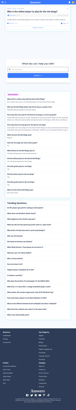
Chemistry (42, 339)
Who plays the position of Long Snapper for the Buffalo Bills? (28, 281)
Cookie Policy (43, 383)
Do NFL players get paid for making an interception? (25, 208)
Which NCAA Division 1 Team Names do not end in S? (25, 247)
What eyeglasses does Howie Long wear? (21, 219)
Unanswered (7, 342)
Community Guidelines (9, 366)
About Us (41, 366)
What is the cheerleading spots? (18, 315)
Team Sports (21, 8)
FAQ (4, 383)
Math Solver (6, 380)
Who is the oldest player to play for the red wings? (32, 11)
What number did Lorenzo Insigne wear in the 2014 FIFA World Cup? (30, 292)
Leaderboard (7, 335)
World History (43, 346)
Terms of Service (44, 373)
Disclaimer (42, 380)
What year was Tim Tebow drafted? (19, 253)
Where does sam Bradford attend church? (21, 213)
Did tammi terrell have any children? (19, 242)
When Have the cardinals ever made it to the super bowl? (27, 309)
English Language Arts (45, 349)
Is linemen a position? (14, 275)
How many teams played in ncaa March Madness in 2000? (27, 298)
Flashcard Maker (8, 373)
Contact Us (42, 369)
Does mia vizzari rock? (15, 264)
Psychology (42, 352)
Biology (41, 342)
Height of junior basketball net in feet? (20, 270)
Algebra (41, 335)
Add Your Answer (38, 27)
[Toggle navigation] (2, 2)
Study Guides (7, 376)
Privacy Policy (43, 376)
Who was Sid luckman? (15, 236)
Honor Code (6, 369)
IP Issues (41, 387)
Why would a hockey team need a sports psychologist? (26, 230)
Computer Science (44, 356)
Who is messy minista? (15, 259)
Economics (42, 359)
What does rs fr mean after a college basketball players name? (29, 287)
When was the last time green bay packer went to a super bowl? (29, 225)
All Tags (5, 339)
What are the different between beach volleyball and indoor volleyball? (32, 304)
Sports (14, 8)
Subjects (9, 8)
